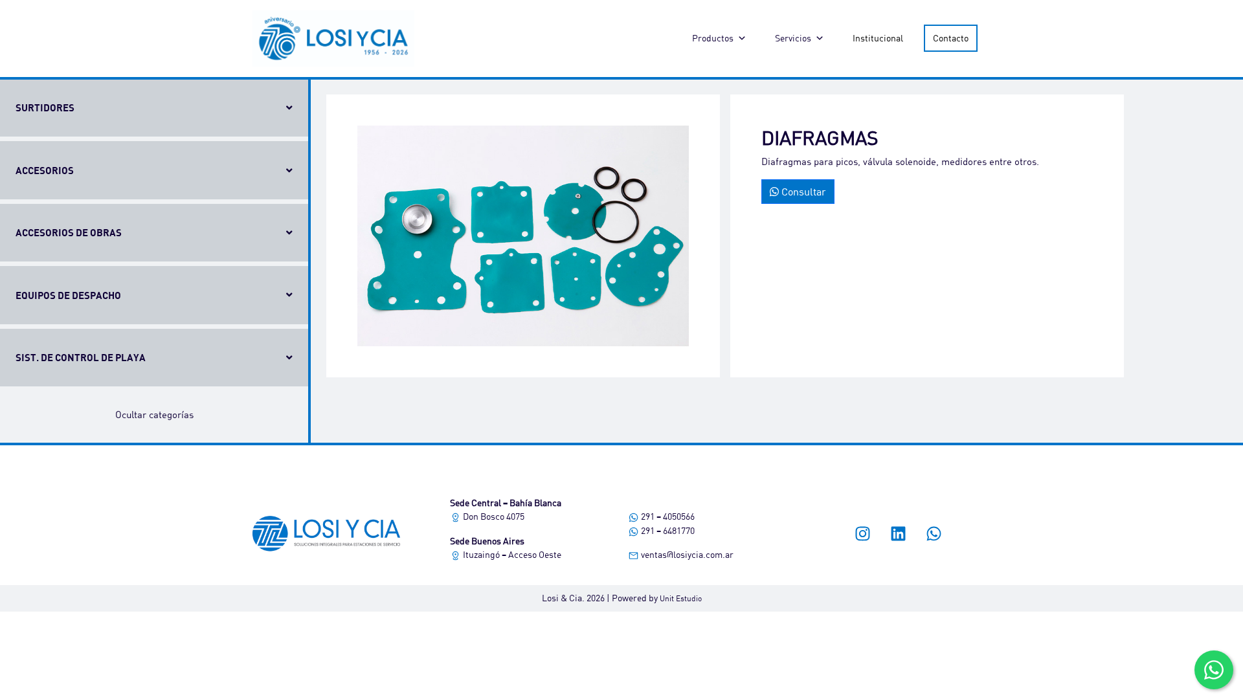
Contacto (951, 37)
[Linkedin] (898, 534)
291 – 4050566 (667, 516)
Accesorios (45, 170)
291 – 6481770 (667, 530)
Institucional (878, 37)
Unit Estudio (681, 598)
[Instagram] (863, 534)
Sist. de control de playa (81, 357)
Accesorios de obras (69, 232)
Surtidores (45, 107)
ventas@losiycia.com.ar (686, 554)
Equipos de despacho (68, 295)
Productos (712, 37)
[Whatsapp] (934, 534)
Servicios (793, 37)
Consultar (802, 191)
